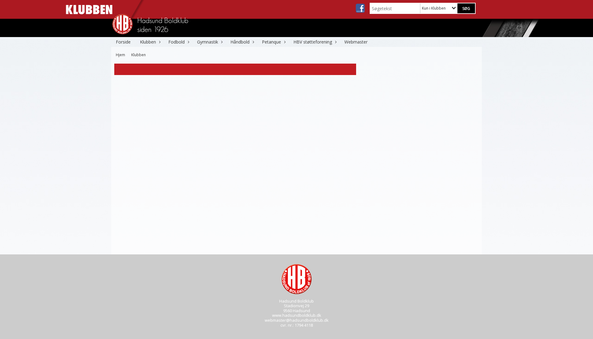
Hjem (120, 54)
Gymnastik (207, 42)
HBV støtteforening (312, 42)
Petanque (271, 42)
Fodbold (176, 42)
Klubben (148, 42)
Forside (123, 42)
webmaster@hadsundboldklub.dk (297, 320)
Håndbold (240, 42)
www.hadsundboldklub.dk (296, 315)
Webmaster (356, 42)
